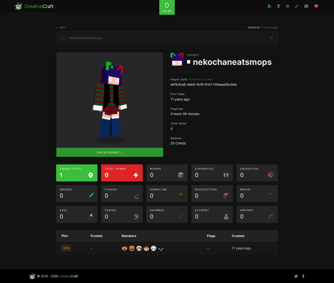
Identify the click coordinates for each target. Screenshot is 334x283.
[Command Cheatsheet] (287, 6)
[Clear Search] (271, 38)
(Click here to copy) (201, 79)
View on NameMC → (110, 152)
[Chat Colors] (296, 6)
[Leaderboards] (278, 6)
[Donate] (316, 6)
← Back (61, 27)
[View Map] (306, 6)
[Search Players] (269, 6)
